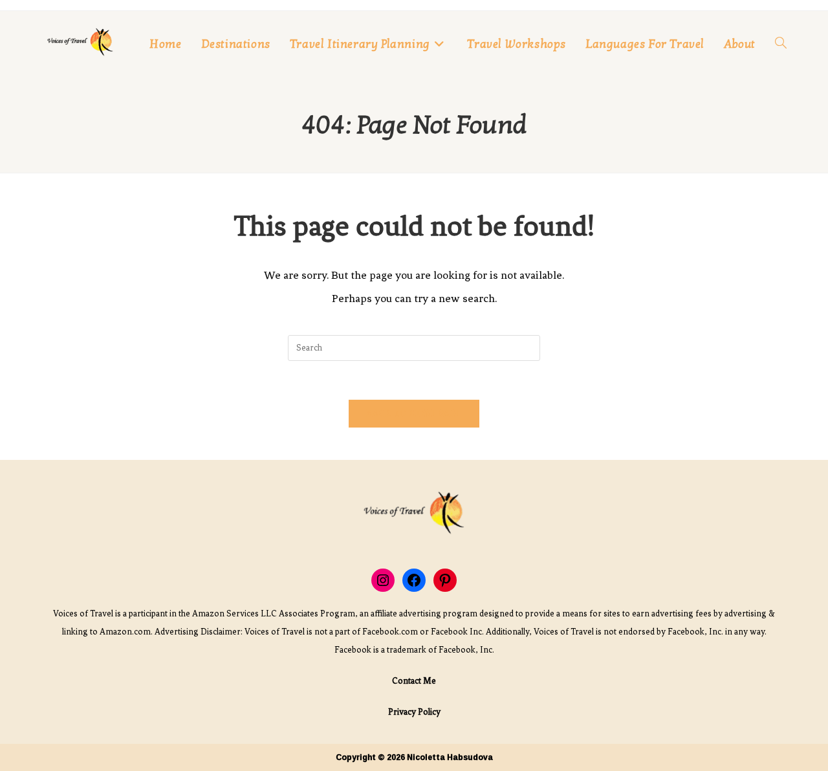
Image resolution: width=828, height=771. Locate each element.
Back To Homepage (414, 413)
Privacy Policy (414, 712)
